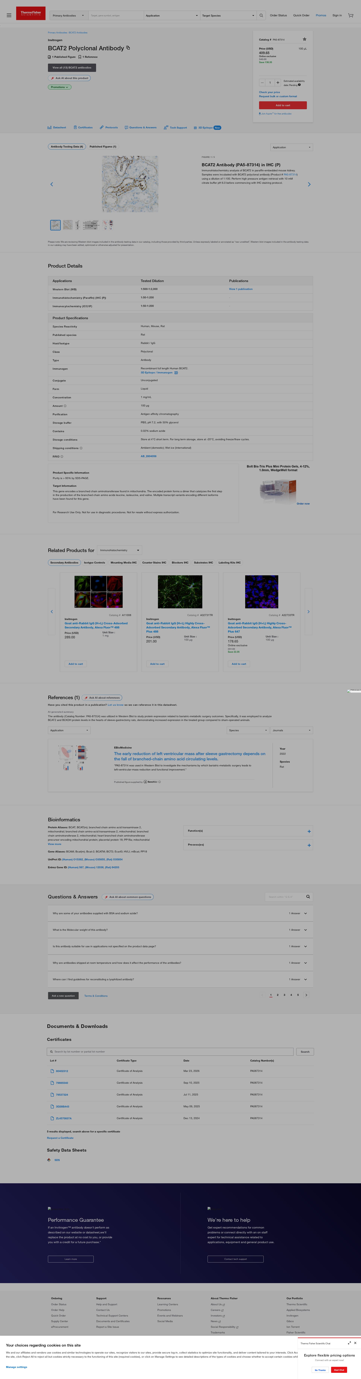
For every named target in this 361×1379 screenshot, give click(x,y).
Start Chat (339, 1369)
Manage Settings (16, 1367)
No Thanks (320, 1370)
